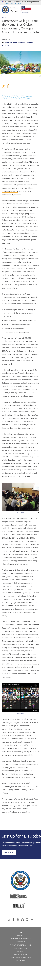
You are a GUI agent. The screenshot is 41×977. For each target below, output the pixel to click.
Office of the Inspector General (20, 938)
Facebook (8, 86)
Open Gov (20, 951)
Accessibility (20, 942)
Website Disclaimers (20, 948)
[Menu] (36, 8)
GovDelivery (32, 919)
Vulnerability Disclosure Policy (20, 957)
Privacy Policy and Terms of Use (20, 945)
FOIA (20, 932)
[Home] (20, 880)
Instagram (22, 919)
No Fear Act (20, 935)
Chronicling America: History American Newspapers (20, 896)
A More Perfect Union (20, 906)
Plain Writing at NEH (20, 954)
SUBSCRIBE (9, 852)
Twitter (4, 86)
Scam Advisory (20, 961)
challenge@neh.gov (10, 812)
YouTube (18, 919)
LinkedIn (27, 919)
